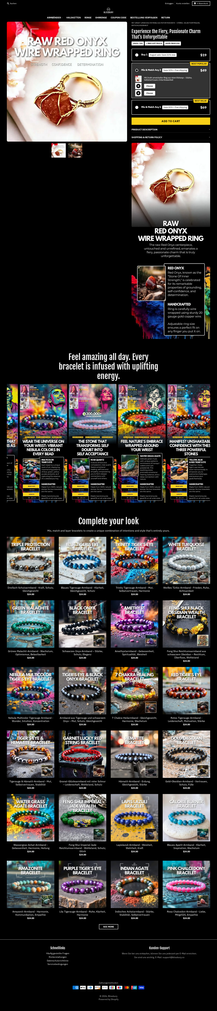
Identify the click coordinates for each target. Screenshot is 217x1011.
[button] (171, 55)
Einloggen (169, 3)
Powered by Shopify (109, 999)
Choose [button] (149, 86)
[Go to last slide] (48, 150)
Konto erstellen (183, 3)
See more (108, 926)
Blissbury (112, 996)
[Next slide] (85, 150)
